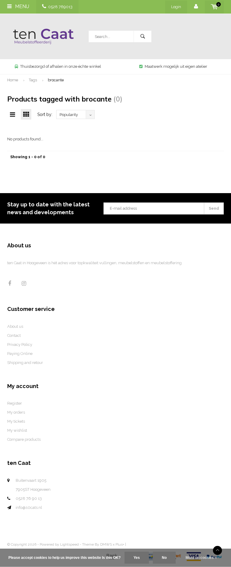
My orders (16, 412)
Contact (14, 335)
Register (14, 403)
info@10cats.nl (29, 507)
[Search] (143, 36)
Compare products (24, 439)
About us (15, 326)
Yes (137, 558)
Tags (33, 80)
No (164, 558)
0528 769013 (60, 7)
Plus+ (120, 544)
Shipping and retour (25, 362)
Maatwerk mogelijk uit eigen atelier (176, 66)
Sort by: (44, 114)
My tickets (16, 421)
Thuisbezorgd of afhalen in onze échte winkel (60, 66)
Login (176, 7)
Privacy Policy (19, 344)
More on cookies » (201, 558)
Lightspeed (69, 544)
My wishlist (17, 430)
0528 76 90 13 (29, 498)
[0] (214, 7)
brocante (56, 80)
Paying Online (19, 353)
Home (12, 80)
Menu (21, 6)
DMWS (106, 544)
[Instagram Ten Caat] (24, 283)
